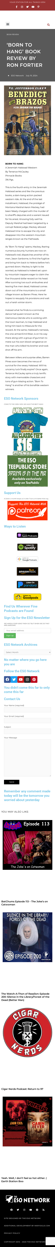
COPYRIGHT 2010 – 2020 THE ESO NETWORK (25, 1242)
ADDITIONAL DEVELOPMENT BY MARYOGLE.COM (27, 1226)
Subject (7, 727)
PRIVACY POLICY (12, 1233)
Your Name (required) (14, 705)
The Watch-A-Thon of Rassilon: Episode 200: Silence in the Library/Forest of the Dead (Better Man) (25, 997)
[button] (7, 24)
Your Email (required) (14, 716)
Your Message (10, 738)
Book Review (13, 34)
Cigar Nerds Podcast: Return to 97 (22, 1089)
